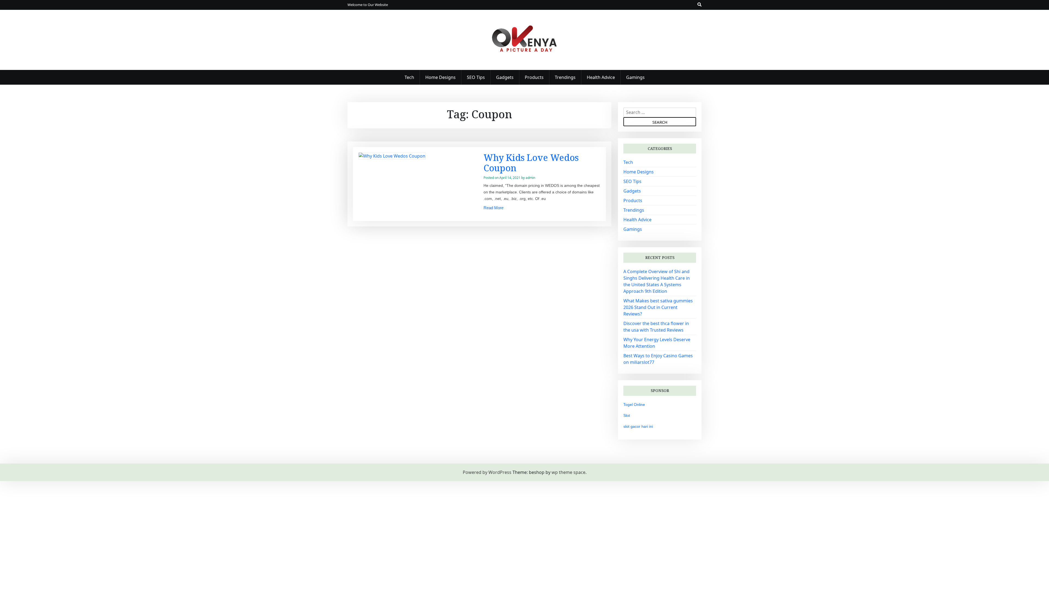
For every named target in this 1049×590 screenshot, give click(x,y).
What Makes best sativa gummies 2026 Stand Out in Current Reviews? (658, 307)
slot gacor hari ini (638, 426)
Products (534, 77)
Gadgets (505, 77)
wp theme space (568, 472)
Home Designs (440, 77)
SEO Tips (476, 77)
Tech (409, 77)
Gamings (635, 77)
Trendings (565, 77)
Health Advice (601, 77)
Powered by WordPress (487, 472)
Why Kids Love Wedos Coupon (531, 163)
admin (530, 177)
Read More (493, 207)
